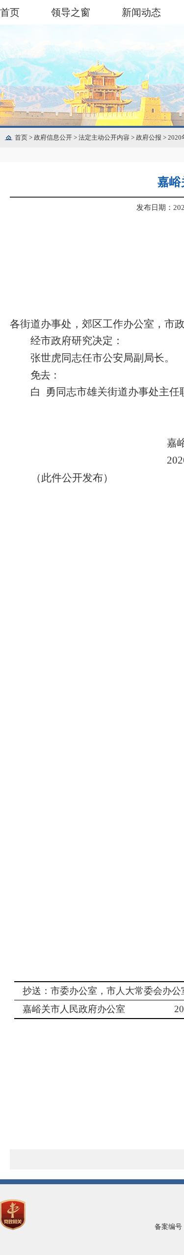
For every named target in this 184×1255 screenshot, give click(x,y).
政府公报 (152, 137)
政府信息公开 (56, 137)
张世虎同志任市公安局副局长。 (102, 358)
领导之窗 (70, 12)
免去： (45, 375)
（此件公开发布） (72, 478)
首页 (10, 12)
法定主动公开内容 (107, 137)
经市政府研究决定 (71, 341)
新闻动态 (141, 12)
